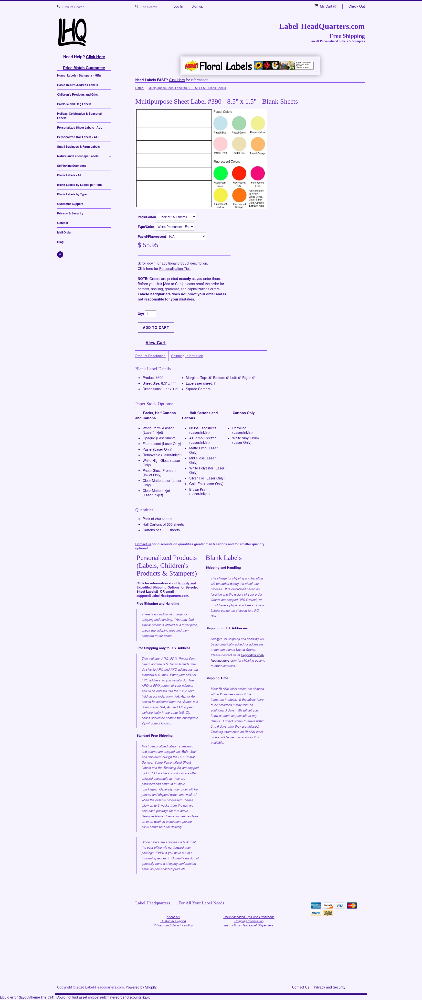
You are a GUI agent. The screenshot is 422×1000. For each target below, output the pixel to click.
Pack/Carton (147, 216)
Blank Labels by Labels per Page (84, 184)
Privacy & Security (70, 213)
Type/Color (146, 226)
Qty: (141, 313)
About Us (173, 916)
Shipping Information (187, 356)
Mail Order (64, 232)
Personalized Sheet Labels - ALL (84, 127)
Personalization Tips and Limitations (248, 916)
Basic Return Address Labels (77, 85)
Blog (60, 242)
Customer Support (70, 203)
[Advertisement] (211, 968)
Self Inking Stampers (71, 165)
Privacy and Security (329, 987)
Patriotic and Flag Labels (74, 104)
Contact (62, 223)
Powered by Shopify (141, 987)
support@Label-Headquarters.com (162, 595)
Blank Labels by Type (84, 194)
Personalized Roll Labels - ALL (78, 137)
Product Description (150, 356)
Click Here (95, 56)
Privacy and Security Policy (173, 925)
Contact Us (300, 987)
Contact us (143, 544)
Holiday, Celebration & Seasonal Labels (84, 115)
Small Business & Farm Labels (84, 146)
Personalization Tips (174, 268)
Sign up (197, 6)
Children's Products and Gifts (84, 94)
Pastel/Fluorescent (152, 236)
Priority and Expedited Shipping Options (166, 585)
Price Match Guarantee (84, 67)
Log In (178, 6)
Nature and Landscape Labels (84, 156)
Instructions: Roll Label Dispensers (249, 925)
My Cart (329, 6)
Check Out (356, 6)
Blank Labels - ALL (70, 175)
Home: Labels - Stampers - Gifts (79, 75)
